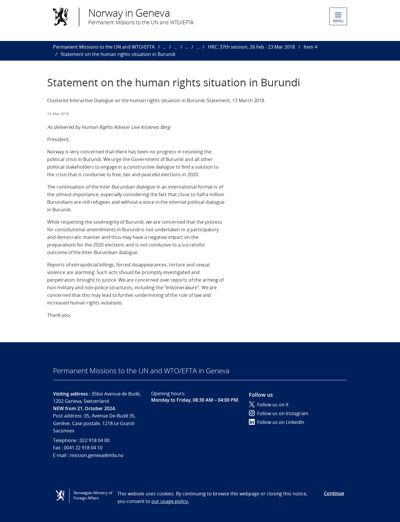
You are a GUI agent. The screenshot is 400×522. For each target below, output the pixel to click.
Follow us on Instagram (282, 413)
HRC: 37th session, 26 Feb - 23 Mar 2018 (251, 47)
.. (164, 47)
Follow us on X (272, 404)
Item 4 (310, 47)
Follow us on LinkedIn (280, 422)
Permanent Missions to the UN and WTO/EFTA (104, 47)
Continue (334, 493)
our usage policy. (170, 501)
